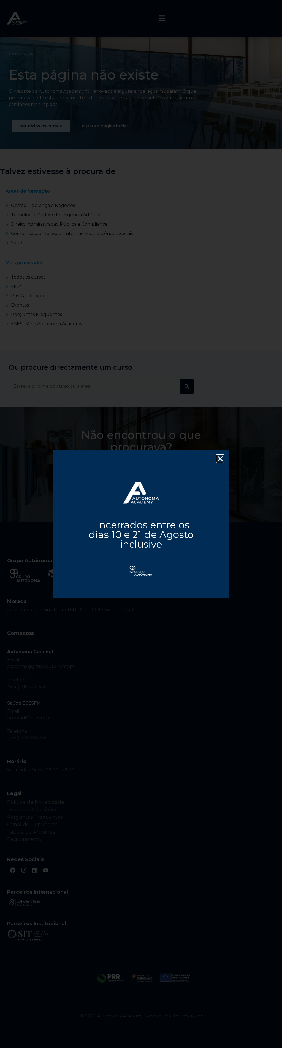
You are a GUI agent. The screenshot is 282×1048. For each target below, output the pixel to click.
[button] (220, 458)
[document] (141, 524)
